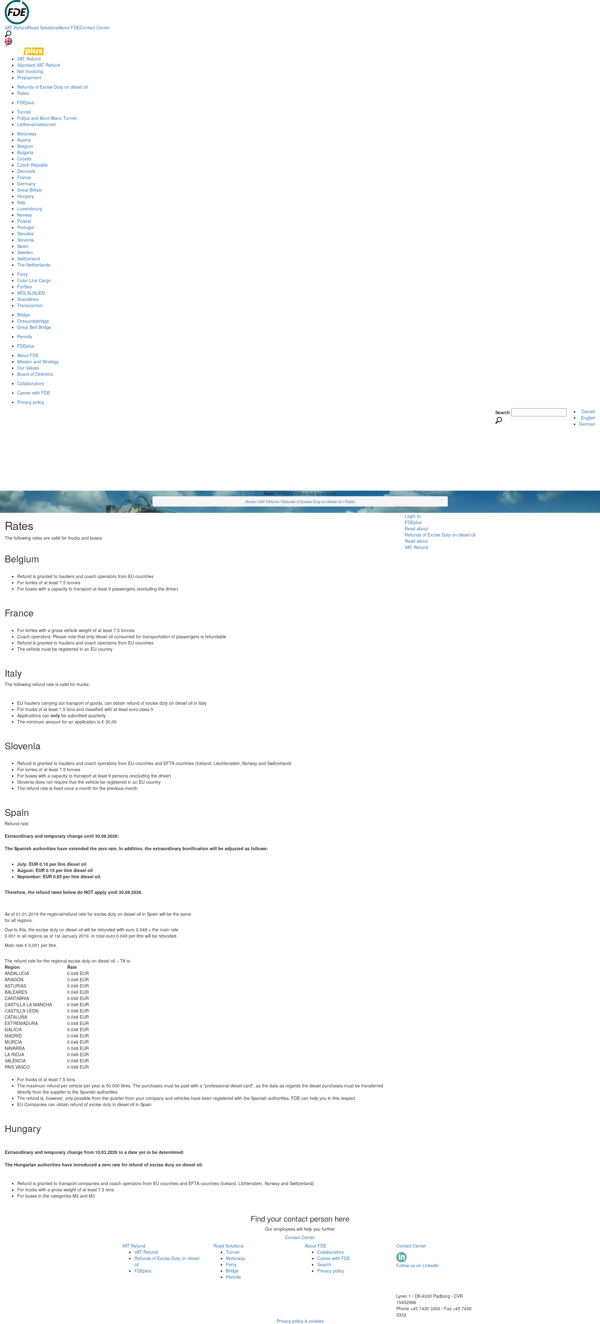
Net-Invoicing (30, 71)
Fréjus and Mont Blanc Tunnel (47, 118)
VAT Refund (16, 27)
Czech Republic (32, 165)
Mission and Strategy (38, 361)
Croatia (24, 158)
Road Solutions (43, 27)
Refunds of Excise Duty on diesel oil (52, 87)
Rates (23, 93)
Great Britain (29, 190)
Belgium (25, 146)
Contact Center (95, 27)
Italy (21, 202)
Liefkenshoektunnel (36, 124)
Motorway (27, 133)
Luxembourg (29, 208)
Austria (24, 140)
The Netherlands (33, 265)
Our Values (28, 368)
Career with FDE (33, 393)
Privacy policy (30, 402)
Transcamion (30, 305)
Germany (26, 183)
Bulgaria (25, 152)
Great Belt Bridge (34, 327)
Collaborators (30, 383)
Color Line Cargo (34, 280)
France (24, 177)
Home (250, 501)
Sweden (25, 252)
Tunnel (24, 112)
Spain (22, 246)
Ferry (22, 274)
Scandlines (28, 299)
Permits (24, 336)
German (587, 424)
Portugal (25, 227)
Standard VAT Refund (38, 65)
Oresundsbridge (33, 321)
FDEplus (25, 102)
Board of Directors (35, 374)
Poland (24, 221)
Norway (24, 215)
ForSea (24, 286)
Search (502, 412)
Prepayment (29, 77)
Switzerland (28, 258)
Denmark (26, 171)
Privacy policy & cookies (300, 1321)
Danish (588, 411)
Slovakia (25, 233)
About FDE (69, 27)
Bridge (23, 314)
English (588, 417)
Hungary (25, 196)
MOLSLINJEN (31, 293)
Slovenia (25, 240)
